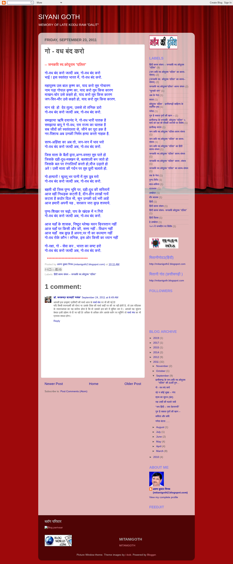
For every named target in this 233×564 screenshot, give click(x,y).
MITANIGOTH (127, 545)
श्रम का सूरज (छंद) (164, 397)
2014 (156, 352)
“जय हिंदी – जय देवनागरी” (167, 406)
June (159, 436)
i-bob (128, 554)
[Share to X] (53, 269)
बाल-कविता (154, 184)
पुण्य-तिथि (153, 180)
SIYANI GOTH (59, 17)
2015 (156, 347)
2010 (156, 457)
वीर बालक (153, 197)
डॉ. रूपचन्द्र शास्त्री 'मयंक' (67, 297)
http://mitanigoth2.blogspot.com (167, 264)
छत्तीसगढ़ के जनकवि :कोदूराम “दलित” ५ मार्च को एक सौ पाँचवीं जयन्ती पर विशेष (167, 121)
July (158, 432)
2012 (156, 357)
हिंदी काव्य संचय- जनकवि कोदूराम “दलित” (168, 210)
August (160, 427)
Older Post (133, 384)
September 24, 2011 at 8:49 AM (100, 297)
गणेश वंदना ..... (162, 421)
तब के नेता (154, 175)
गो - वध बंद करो (162, 387)
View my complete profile (163, 497)
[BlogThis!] (50, 269)
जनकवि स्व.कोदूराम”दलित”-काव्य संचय (166, 86)
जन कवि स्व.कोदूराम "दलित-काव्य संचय (167, 131)
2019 (156, 338)
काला (151, 99)
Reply (57, 321)
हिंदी (151, 201)
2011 (156, 362)
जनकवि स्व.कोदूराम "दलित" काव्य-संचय (167, 153)
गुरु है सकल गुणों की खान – (161, 115)
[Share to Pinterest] (60, 269)
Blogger (151, 554)
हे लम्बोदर (153, 222)
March (160, 451)
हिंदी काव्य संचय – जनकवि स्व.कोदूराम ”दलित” (75, 274)
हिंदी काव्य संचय (156, 206)
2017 (156, 342)
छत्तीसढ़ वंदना (155, 127)
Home (93, 384)
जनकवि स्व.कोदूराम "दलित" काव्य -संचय (167, 161)
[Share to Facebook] (57, 269)
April (159, 446)
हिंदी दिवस (153, 217)
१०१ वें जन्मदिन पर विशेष (160, 226)
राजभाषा (153, 188)
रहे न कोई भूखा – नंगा (165, 392)
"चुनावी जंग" (154, 91)
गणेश (151, 111)
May (159, 441)
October (161, 371)
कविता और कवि (162, 416)
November (162, 366)
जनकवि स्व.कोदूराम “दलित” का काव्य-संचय (168, 168)
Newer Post (54, 384)
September (163, 375)
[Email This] (46, 269)
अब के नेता (154, 95)
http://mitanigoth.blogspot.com (166, 280)
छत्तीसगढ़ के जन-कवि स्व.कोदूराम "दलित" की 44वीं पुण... (170, 381)
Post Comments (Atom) (73, 391)
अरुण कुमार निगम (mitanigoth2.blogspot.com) (170, 491)
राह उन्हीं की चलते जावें (165, 402)
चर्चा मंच (96, 302)
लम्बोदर (152, 193)
